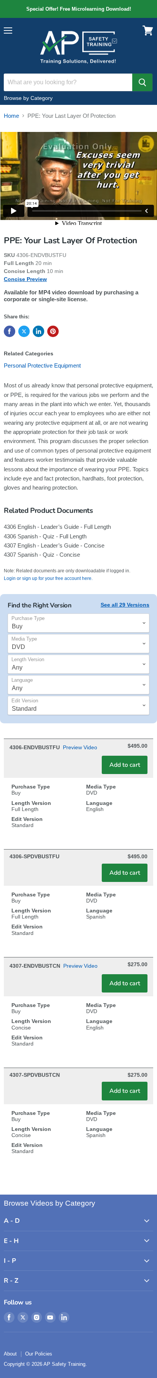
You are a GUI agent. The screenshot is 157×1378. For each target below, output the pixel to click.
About (10, 1354)
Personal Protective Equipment (42, 365)
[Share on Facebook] (9, 331)
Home (11, 115)
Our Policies (38, 1354)
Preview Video (80, 747)
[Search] (142, 82)
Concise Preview (25, 279)
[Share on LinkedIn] (38, 331)
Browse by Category (28, 98)
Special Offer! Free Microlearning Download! (78, 9)
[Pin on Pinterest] (53, 331)
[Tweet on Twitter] (24, 331)
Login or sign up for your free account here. (48, 578)
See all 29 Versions (125, 605)
